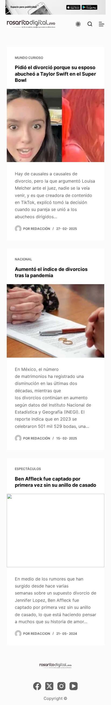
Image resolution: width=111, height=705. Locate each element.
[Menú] (101, 24)
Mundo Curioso (29, 58)
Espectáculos (28, 469)
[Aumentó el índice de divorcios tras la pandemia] (56, 321)
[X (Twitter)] (49, 686)
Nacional (23, 259)
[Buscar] (90, 24)
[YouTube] (74, 686)
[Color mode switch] (78, 24)
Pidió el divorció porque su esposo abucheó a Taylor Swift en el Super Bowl (55, 74)
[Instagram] (61, 686)
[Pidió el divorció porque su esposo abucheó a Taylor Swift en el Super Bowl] (56, 125)
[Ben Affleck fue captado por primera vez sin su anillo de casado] (56, 530)
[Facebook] (37, 686)
